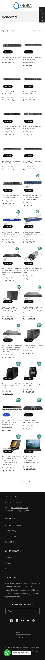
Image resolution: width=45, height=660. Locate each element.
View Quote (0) (42, 15)
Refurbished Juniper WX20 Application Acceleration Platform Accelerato (32, 197)
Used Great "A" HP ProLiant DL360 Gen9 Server (11, 93)
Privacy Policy (10, 531)
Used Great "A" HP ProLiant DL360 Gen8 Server (32, 58)
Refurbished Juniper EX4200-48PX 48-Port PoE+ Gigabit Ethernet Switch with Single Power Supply (33, 310)
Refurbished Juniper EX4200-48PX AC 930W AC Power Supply (33, 270)
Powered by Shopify (22, 647)
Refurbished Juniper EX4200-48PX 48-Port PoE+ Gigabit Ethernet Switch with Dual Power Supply (12, 348)
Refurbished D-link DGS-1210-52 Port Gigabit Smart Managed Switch (12, 422)
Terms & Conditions (13, 525)
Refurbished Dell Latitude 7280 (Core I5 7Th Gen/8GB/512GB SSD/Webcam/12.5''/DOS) (31, 460)
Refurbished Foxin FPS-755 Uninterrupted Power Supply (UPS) (12, 386)
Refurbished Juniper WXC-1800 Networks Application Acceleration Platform (11, 234)
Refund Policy (10, 542)
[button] (3, 5)
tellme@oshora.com (19, 507)
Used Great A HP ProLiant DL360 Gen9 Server (10, 196)
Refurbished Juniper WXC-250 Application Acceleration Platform (32, 234)
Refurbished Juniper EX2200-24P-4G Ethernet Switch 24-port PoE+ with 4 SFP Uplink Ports (12, 271)
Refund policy (35, 647)
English (21, 637)
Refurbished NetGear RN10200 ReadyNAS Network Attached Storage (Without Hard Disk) (12, 310)
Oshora (12, 647)
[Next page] (29, 481)
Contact (8, 563)
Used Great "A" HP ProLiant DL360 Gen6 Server (32, 162)
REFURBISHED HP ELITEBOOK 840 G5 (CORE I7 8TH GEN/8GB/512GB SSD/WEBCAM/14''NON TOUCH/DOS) (12, 460)
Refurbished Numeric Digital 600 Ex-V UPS (32, 385)
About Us (8, 557)
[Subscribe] (37, 611)
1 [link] (15, 481)
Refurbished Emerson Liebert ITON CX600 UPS (33, 346)
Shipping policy (11, 536)
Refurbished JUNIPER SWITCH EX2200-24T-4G (31, 421)
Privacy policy (11, 651)
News (7, 569)
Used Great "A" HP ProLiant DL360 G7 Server (11, 58)
